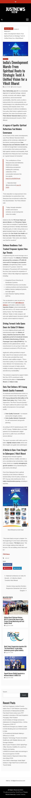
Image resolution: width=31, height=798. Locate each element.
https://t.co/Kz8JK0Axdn (13, 178)
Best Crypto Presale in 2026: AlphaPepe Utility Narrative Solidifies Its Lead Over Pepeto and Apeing (15, 747)
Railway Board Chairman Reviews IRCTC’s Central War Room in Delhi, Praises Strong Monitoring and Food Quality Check (14, 620)
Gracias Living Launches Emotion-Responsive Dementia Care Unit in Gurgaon (16, 588)
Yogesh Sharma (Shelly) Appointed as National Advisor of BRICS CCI (14, 674)
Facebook (8, 564)
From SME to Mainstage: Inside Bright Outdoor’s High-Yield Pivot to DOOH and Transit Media (15, 763)
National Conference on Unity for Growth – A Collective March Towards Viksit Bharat (15, 578)
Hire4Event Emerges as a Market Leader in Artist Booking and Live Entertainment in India (15, 729)
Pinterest (8, 568)
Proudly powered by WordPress (13, 792)
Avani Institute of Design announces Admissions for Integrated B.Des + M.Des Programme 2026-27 (15, 722)
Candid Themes (20, 794)
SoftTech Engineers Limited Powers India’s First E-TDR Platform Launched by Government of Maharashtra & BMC (15, 708)
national (7, 558)
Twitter (17, 564)
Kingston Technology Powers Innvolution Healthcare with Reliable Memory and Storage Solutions (15, 740)
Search (5, 692)
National (5, 59)
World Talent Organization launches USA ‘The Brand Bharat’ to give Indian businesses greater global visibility (15, 648)
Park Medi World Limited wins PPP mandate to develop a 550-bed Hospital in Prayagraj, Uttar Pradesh (15, 715)
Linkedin (18, 568)
